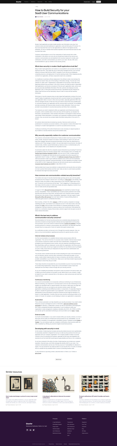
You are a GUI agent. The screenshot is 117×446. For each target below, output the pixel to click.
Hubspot (55, 202)
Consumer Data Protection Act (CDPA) (45, 164)
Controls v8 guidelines (70, 223)
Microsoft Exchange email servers (53, 190)
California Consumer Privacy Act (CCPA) (68, 157)
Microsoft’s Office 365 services (43, 197)
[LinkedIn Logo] (30, 430)
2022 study (68, 179)
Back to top (58, 359)
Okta (43, 205)
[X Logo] (33, 430)
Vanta (73, 310)
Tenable (37, 322)
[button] (27, 2)
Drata (77, 310)
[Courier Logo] (18, 2)
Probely (78, 320)
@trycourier (38, 353)
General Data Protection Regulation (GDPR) (46, 153)
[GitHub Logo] (27, 430)
